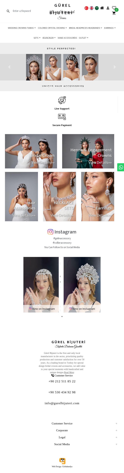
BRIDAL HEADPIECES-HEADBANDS (84, 28)
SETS (36, 38)
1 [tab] (62, 316)
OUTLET (82, 38)
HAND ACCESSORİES (67, 38)
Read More (69, 372)
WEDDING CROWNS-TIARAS (21, 28)
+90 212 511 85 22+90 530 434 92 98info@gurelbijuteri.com (62, 392)
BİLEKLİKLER (48, 38)
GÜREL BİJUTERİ (61, 9)
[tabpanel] (42, 284)
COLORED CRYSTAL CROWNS (51, 28)
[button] (9, 67)
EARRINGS (109, 28)
